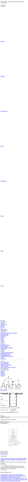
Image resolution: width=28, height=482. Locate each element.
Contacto (2, 375)
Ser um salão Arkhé (5, 369)
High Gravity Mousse (5, 345)
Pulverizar (3, 326)
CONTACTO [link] (11, 474)
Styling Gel (3, 344)
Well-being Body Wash (6, 353)
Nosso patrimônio (4, 363)
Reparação (3, 336)
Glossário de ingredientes (6, 364)
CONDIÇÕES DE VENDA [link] (7, 477)
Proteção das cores (4, 334)
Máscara (2, 325)
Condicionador (4, 324)
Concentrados (3, 329)
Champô (2, 323)
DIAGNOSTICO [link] (4, 474)
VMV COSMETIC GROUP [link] (13, 459)
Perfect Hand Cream (5, 355)
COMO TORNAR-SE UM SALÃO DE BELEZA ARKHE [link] (14, 458)
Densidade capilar (4, 335)
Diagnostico (3, 358)
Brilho (2, 339)
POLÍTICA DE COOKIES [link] (14, 478)
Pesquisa (2, 373)
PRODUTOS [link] (23, 459)
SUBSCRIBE (3, 469)
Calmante (3, 340)
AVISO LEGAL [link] (10, 479)
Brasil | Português (4, 453)
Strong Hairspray (4, 346)
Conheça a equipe (4, 366)
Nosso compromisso (5, 362)
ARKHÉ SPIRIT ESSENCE (7, 356)
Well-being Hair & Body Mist (7, 352)
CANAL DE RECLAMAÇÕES (13, 480)
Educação (3, 372)
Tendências (3, 374)
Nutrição (2, 337)
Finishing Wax (4, 348)
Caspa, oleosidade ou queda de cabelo (9, 333)
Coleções (2, 371)
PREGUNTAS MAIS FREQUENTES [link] (17, 475)
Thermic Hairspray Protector (7, 347)
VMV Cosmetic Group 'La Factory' (8, 367)
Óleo (2, 328)
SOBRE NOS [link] (4, 459)
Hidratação (3, 331)
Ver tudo (2, 341)
